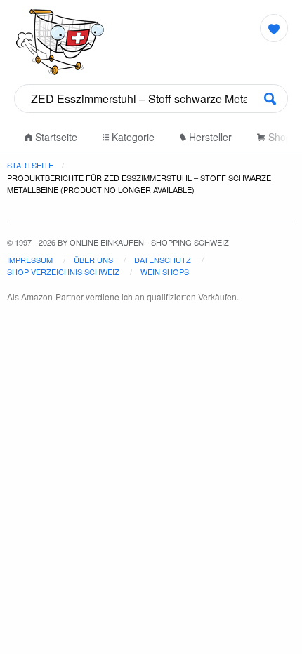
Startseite (54, 137)
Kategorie (132, 137)
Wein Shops (164, 271)
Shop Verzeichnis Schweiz (63, 271)
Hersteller (209, 137)
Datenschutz (162, 259)
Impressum (30, 259)
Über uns (93, 259)
